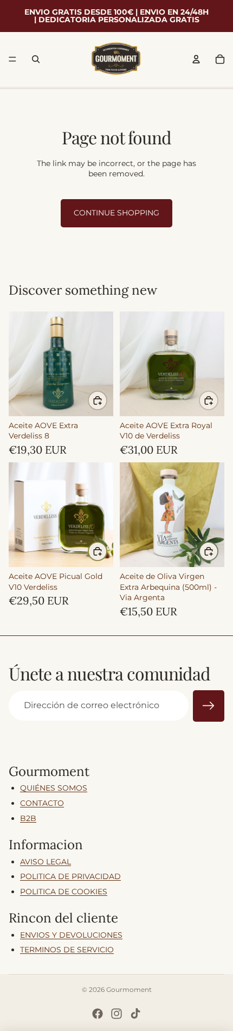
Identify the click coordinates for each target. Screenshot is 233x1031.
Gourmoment (129, 989)
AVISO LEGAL (45, 862)
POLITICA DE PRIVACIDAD (70, 876)
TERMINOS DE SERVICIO (67, 949)
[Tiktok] (135, 1013)
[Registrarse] (208, 706)
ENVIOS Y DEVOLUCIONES (71, 935)
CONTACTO (42, 803)
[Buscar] (36, 59)
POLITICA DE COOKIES (63, 891)
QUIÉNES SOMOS (53, 788)
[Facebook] (97, 1013)
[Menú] (12, 59)
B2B (28, 818)
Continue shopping (116, 213)
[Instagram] (116, 1013)
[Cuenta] (196, 59)
